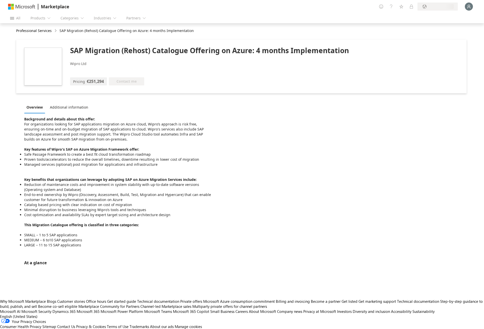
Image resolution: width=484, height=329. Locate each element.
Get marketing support (377, 301)
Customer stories (71, 301)
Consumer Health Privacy (20, 326)
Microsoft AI (10, 311)
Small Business (222, 311)
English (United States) (19, 316)
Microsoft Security (36, 311)
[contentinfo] (56, 31)
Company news (289, 311)
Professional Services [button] (34, 30)
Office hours (96, 301)
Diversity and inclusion (371, 311)
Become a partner (326, 301)
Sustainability (423, 311)
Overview (34, 107)
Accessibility (401, 311)
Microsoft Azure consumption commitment (239, 301)
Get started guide (121, 301)
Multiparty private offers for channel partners (229, 306)
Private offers (191, 301)
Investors (344, 311)
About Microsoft (262, 311)
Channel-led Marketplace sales (165, 306)
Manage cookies (188, 326)
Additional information (69, 107)
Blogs (51, 301)
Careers (241, 311)
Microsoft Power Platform (122, 311)
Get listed (349, 301)
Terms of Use (118, 326)
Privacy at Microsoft (319, 311)
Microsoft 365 (88, 311)
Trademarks (139, 326)
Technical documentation (158, 301)
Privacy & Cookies (91, 326)
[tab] (36, 107)
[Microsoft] (21, 7)
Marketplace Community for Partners (108, 306)
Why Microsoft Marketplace (23, 301)
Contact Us (66, 326)
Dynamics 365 (64, 311)
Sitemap (49, 326)
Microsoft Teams (158, 311)
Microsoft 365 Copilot (191, 311)
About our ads (162, 326)
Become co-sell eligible (57, 306)
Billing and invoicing (293, 301)
